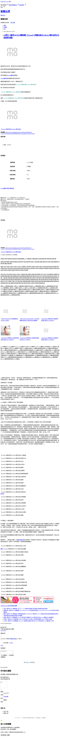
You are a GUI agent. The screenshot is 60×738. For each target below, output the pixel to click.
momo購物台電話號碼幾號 (7, 188)
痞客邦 (12, 638)
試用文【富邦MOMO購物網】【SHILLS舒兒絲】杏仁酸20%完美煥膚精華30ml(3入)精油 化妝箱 (28, 619)
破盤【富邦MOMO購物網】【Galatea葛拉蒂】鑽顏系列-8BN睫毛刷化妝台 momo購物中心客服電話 (29, 617)
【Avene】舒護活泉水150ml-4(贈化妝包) (11, 129)
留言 (15, 638)
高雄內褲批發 (20, 539)
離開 (8, 735)
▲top (2, 645)
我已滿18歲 (3, 735)
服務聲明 (44, 717)
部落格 (5, 27)
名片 (5, 29)
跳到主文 (3, 15)
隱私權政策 (38, 717)
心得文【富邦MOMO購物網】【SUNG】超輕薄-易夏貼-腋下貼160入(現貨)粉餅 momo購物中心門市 (29, 621)
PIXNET (19, 717)
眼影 (2, 549)
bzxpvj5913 (3, 630)
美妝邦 (2, 493)
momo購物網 (11, 75)
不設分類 (12, 22)
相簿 (5, 25)
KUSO (11, 642)
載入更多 (3, 648)
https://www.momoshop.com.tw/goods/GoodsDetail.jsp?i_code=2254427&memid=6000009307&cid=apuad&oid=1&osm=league (17, 248)
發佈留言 (3, 657)
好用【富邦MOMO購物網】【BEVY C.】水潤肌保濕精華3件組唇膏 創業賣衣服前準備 (25, 608)
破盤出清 (5, 11)
